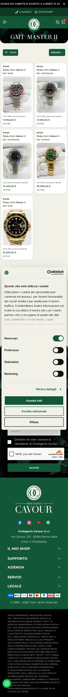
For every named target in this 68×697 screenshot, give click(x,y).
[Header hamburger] (5, 22)
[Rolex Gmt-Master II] (17, 95)
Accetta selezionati (34, 411)
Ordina (56, 52)
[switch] (58, 350)
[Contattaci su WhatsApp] (7, 683)
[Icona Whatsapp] (48, 522)
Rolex (6, 66)
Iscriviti (34, 467)
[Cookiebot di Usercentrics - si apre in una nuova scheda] (48, 272)
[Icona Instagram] (29, 522)
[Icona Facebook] (20, 522)
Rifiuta (34, 422)
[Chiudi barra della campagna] (64, 4)
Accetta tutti (34, 400)
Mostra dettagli (46, 389)
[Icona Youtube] (38, 522)
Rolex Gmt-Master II (14, 70)
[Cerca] (57, 22)
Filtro (13, 52)
